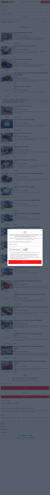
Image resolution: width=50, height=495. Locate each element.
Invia (24, 262)
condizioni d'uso (23, 252)
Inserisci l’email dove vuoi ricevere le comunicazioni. (19, 241)
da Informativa (35, 255)
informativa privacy (34, 252)
